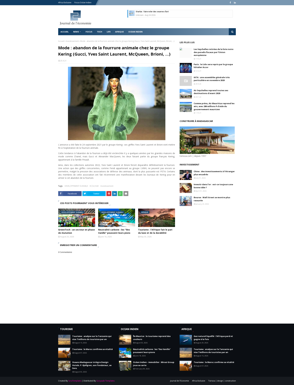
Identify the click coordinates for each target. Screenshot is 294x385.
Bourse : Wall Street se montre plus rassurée (212, 199)
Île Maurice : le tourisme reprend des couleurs (152, 338)
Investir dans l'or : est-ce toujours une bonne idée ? (213, 186)
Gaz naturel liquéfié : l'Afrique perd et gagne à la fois (213, 338)
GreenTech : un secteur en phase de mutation (76, 231)
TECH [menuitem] (99, 31)
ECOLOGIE (94, 186)
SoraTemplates (74, 380)
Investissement (72, 41)
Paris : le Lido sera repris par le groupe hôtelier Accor (213, 66)
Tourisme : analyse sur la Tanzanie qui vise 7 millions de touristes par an (91, 338)
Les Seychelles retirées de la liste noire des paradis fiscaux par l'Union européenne (213, 52)
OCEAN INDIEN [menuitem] (135, 31)
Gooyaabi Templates (105, 380)
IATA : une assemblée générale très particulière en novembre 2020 (212, 79)
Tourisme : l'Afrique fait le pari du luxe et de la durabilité (155, 231)
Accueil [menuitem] (64, 31)
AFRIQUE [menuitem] (119, 31)
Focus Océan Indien (82, 2)
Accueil (61, 41)
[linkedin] (234, 2)
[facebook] (230, 2)
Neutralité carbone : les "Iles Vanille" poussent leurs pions (114, 231)
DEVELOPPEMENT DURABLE (76, 186)
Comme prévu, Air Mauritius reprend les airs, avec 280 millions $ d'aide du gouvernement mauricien (214, 106)
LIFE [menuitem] (109, 31)
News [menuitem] (76, 31)
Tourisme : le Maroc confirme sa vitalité (92, 349)
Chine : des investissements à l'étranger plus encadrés (214, 173)
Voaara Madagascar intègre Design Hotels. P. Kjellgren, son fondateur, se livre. (91, 365)
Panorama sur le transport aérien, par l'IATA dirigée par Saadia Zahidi (166, 12)
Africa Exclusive (64, 2)
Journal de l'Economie (179, 380)
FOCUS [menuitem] (89, 31)
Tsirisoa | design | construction (222, 380)
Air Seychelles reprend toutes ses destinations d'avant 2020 (211, 92)
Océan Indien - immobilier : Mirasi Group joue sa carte (153, 364)
